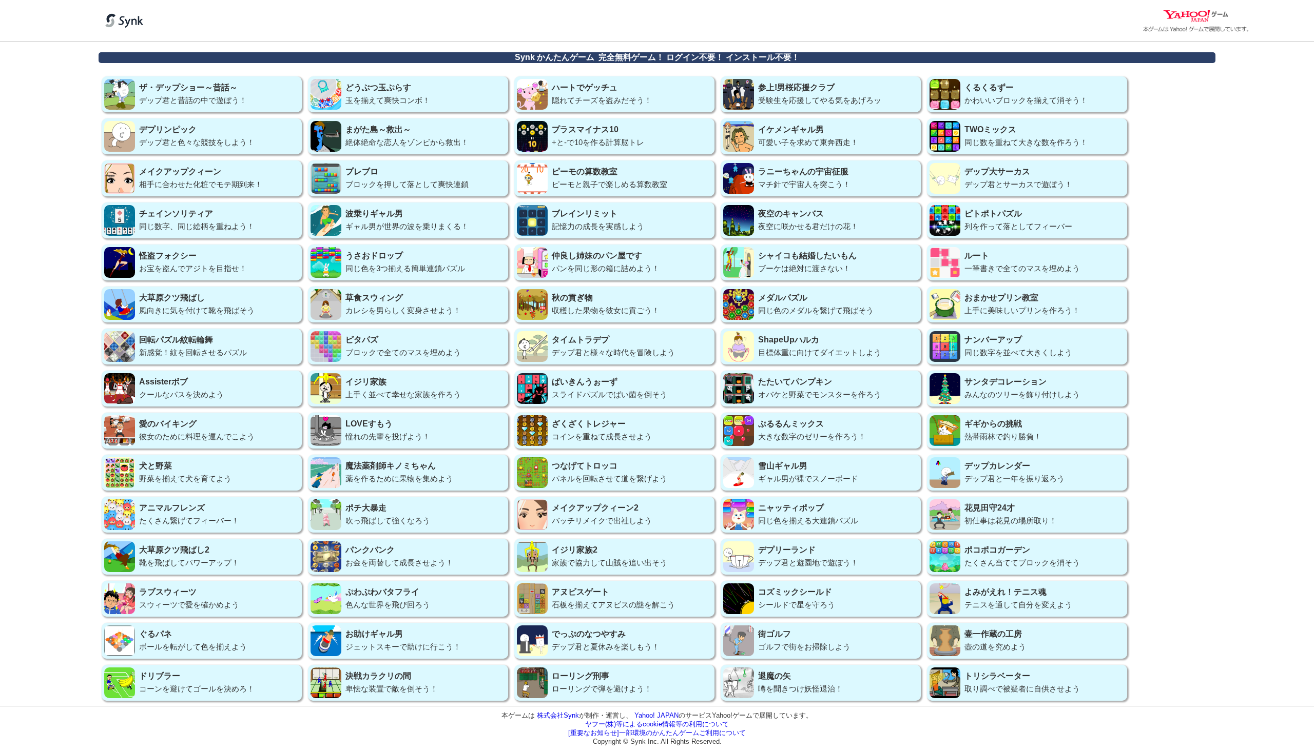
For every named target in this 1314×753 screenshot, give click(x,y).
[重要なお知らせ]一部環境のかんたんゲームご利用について (657, 733)
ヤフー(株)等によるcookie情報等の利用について (657, 724)
